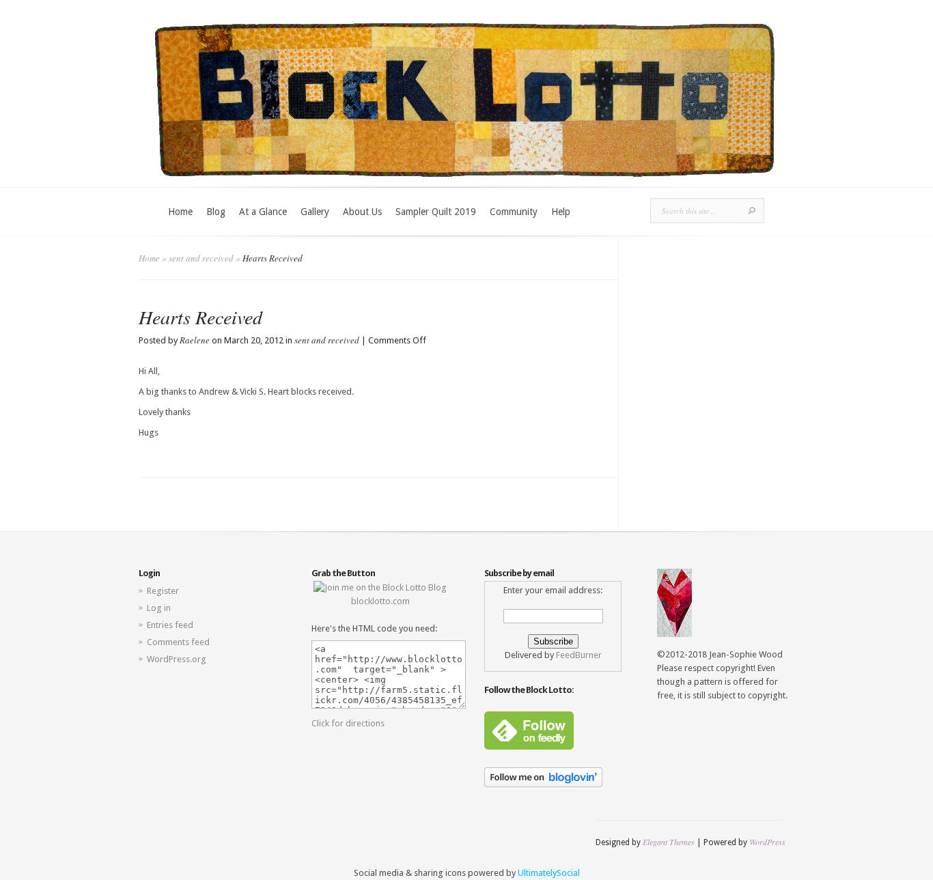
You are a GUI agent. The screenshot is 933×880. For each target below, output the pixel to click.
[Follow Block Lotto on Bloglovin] (543, 784)
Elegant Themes (669, 841)
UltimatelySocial (549, 873)
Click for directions (348, 723)
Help (560, 211)
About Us (362, 211)
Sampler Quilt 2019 (435, 211)
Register (163, 591)
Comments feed (178, 642)
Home (180, 211)
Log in (159, 608)
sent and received (201, 258)
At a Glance (263, 211)
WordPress (767, 841)
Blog (215, 211)
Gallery (315, 211)
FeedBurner (579, 655)
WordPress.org (176, 659)
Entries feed (170, 625)
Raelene (195, 340)
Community (514, 211)
